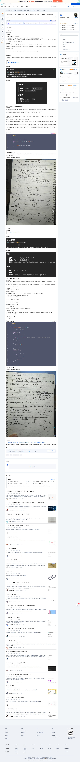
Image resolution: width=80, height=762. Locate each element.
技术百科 (6, 738)
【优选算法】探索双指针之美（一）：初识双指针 (18, 514)
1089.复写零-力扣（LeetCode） (14, 232)
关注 (76, 17)
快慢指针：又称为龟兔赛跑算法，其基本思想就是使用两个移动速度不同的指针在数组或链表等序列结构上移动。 (26, 599)
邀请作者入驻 (23, 732)
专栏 (11, 10)
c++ (16, 607)
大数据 (57, 751)
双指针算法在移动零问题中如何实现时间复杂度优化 (16, 23)
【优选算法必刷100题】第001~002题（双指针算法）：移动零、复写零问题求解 (25, 502)
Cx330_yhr (62, 14)
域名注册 (16, 744)
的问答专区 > (75, 69)
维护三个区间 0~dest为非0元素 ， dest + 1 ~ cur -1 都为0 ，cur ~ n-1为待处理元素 (21, 689)
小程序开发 (66, 751)
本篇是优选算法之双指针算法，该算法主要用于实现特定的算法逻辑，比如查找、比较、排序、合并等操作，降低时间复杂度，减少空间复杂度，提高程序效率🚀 (26, 679)
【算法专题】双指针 (11, 640)
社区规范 (53, 730)
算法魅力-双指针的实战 (11, 560)
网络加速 (49, 744)
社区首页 (7, 10)
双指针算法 (9, 571)
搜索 (68, 7)
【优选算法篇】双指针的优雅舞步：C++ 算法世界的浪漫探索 (20, 605)
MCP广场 (27, 6)
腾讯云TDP (38, 735)
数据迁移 (24, 752)
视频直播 (24, 745)
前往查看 (51, 450)
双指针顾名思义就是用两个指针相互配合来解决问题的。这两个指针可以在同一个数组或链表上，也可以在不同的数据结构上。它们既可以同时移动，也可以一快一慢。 (26, 518)
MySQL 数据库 (66, 748)
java (62, 90)
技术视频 (6, 735)
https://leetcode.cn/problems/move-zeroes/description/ (16, 575)
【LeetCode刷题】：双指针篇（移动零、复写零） (18, 582)
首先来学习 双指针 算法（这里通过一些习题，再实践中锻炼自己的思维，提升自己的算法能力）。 (24, 667)
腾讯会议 (24, 748)
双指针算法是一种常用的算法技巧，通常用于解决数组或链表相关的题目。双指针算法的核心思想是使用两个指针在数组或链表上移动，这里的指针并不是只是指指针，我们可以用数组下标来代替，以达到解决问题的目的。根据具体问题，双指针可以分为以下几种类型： (26, 564)
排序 (8, 538)
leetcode (20, 584)
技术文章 (6, 730)
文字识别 (41, 751)
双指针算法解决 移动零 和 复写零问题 (15, 697)
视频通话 (49, 748)
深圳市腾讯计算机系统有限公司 (29, 758)
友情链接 (53, 735)
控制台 (68, 3)
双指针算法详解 (10, 686)
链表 (19, 516)
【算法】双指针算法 (11, 548)
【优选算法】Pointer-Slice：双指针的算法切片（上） (18, 674)
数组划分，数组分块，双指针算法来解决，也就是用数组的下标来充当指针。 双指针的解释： (23, 529)
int (16, 573)
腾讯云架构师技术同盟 (40, 732)
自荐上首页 (22, 733)
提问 (76, 73)
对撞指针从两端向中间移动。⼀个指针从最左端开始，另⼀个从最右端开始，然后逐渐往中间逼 (23, 632)
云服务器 (24, 744)
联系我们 (53, 733)
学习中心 (6, 736)
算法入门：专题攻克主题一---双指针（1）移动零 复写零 (19, 525)
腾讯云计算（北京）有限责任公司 (33, 759)
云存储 (16, 745)
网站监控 (16, 752)
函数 (17, 516)
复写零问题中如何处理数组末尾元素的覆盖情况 (32, 23)
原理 (17, 504)
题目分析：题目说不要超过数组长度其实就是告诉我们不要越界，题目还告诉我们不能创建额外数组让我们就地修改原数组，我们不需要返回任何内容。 (26, 622)
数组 (17, 454)
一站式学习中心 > (75, 85)
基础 (11, 710)
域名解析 (65, 744)
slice (11, 676)
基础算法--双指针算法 (11, 708)
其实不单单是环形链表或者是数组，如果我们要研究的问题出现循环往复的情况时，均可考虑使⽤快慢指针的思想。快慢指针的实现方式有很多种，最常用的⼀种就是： (31, 644)
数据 (17, 664)
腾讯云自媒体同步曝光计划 (16, 450)
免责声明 (53, 732)
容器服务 (66, 99)
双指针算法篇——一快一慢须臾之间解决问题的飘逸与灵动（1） (21, 628)
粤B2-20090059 (42, 758)
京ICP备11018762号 (48, 759)
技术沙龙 (6, 733)
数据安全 (16, 751)
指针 (7, 454)
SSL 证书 (16, 749)
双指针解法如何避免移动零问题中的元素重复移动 (49, 23)
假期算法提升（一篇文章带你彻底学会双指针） (17, 651)
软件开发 (69, 94)
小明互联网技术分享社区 (68, 72)
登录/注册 (75, 4)
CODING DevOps (64, 94)
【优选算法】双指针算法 (12, 537)
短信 (32, 751)
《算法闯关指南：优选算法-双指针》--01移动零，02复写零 (20, 491)
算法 (21, 454)
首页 (2, 6)
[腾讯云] (3, 3)
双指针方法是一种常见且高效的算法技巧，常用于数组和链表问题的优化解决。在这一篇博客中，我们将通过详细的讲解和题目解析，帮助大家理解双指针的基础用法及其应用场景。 (26, 610)
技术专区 (6, 739)
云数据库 (57, 744)
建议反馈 (64, 3)
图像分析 (57, 748)
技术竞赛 (22, 735)
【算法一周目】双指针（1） (13, 594)
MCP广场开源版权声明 (55, 736)
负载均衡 (24, 751)
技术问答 (6, 732)
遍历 (14, 454)
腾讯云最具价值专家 (39, 730)
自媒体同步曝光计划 (24, 730)
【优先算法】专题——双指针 (13, 617)
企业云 (33, 748)
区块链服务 (33, 744)
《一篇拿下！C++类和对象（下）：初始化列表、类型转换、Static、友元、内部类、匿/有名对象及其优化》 (26, 442)
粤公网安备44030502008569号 (51, 758)
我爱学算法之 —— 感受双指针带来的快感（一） (17, 663)
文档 (60, 3)
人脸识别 (16, 748)
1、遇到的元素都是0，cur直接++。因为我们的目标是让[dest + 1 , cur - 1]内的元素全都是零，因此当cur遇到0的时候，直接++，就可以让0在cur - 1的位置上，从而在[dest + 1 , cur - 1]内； (26, 507)
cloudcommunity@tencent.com (28, 451)
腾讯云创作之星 (38, 733)
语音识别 (24, 749)
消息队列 (41, 744)
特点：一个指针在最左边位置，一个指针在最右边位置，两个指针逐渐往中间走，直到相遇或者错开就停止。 (26, 541)
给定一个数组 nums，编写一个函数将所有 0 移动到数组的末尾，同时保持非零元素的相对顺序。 (24, 701)
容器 (8, 561)
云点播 (49, 751)
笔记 (11, 454)
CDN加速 (41, 748)
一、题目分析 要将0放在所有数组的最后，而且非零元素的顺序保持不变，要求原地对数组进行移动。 (24, 552)
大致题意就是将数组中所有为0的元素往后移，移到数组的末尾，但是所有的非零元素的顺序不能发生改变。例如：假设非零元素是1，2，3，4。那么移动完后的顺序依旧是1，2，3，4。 (26, 587)
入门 (11, 527)
